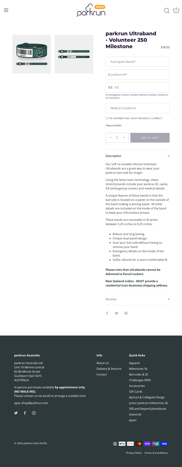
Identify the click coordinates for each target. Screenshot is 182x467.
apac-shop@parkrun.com (31, 403)
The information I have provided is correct (135, 118)
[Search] (166, 11)
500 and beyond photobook (147, 409)
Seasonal (135, 414)
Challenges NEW (140, 380)
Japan (132, 420)
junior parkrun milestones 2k (148, 403)
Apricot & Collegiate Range (147, 397)
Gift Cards (135, 392)
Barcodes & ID (138, 374)
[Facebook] (25, 413)
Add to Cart (150, 137)
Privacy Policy (134, 453)
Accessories (137, 386)
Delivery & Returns (109, 369)
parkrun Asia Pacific (35, 443)
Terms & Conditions (156, 453)
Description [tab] (113, 156)
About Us (103, 363)
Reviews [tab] (111, 299)
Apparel (134, 363)
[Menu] (6, 10)
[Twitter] (16, 413)
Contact (102, 374)
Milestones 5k (138, 369)
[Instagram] (34, 413)
